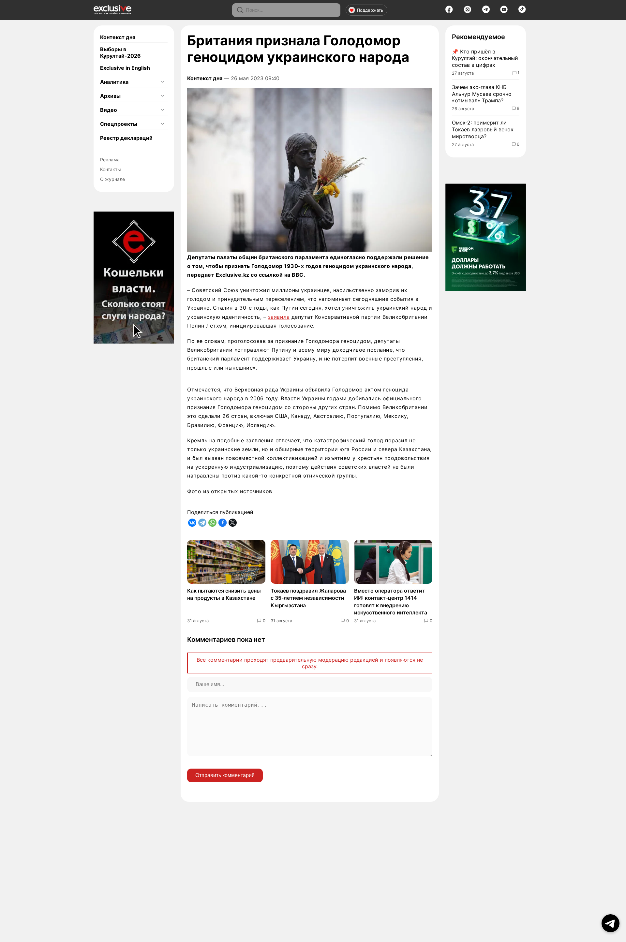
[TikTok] (522, 11)
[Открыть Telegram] (610, 923)
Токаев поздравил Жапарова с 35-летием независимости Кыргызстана (308, 598)
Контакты (110, 169)
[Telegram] (486, 11)
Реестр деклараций (126, 138)
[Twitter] (233, 523)
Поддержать (370, 10)
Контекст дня (117, 37)
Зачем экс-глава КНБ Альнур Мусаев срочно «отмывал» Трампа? (482, 94)
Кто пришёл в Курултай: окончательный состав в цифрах (485, 58)
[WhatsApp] (212, 523)
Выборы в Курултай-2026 (120, 52)
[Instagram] (467, 11)
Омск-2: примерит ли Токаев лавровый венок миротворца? (483, 129)
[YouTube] (504, 11)
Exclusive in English (125, 68)
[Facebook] (449, 11)
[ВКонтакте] (192, 523)
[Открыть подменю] (162, 82)
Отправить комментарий (225, 775)
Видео (108, 110)
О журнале (112, 179)
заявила (279, 317)
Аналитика (114, 82)
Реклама (110, 159)
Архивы (110, 96)
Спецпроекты (118, 124)
